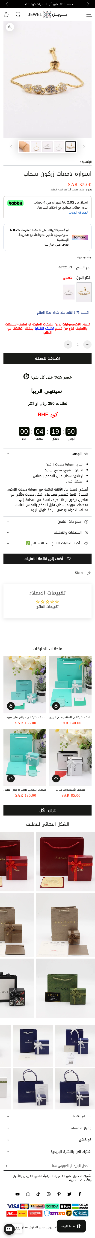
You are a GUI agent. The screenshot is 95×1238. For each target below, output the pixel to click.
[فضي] (68, 292)
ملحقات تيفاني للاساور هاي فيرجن (24, 789)
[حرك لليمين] (7, 4)
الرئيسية (87, 161)
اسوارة (69, 464)
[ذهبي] (84, 292)
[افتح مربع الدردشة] (9, 1229)
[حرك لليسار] (88, 4)
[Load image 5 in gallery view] (24, 146)
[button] (18, 14)
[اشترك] (6, 1166)
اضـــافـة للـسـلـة (47, 358)
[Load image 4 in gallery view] (36, 146)
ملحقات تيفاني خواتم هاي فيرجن (25, 717)
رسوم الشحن (85, 189)
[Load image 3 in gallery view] (47, 146)
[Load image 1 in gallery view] (70, 146)
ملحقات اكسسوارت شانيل (70, 789)
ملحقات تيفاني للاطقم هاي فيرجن (70, 717)
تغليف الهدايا (44, 328)
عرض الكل (47, 810)
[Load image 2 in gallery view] (59, 146)
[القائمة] (89, 14)
